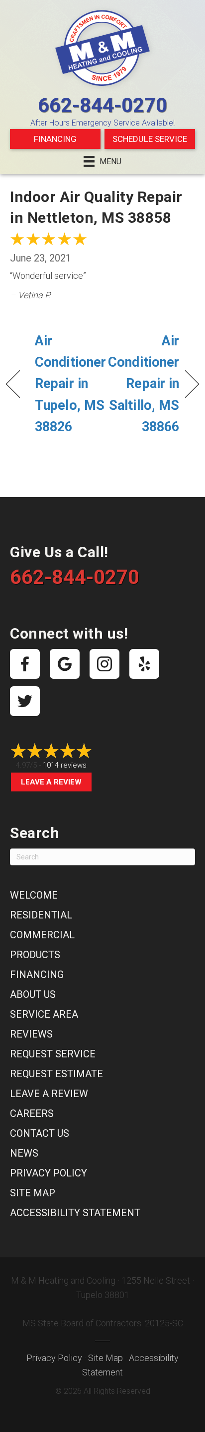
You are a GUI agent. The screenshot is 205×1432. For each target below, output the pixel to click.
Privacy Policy (48, 1173)
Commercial (42, 935)
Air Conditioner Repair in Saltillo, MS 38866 (143, 384)
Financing (55, 139)
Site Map (32, 1193)
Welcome (34, 895)
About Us (33, 994)
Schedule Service (149, 139)
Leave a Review (51, 782)
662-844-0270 (102, 105)
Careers (32, 1113)
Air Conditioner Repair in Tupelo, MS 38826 (70, 384)
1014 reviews (65, 765)
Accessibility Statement (75, 1213)
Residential (41, 915)
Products (35, 955)
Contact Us (39, 1133)
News (24, 1153)
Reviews (31, 1034)
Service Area (44, 1014)
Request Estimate (56, 1074)
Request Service (53, 1054)
